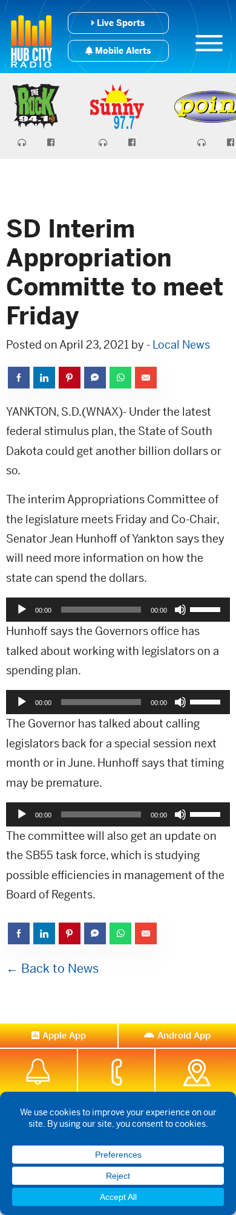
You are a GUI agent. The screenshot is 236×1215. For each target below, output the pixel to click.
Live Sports (119, 23)
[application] (118, 610)
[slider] (207, 608)
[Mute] (180, 610)
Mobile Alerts (122, 50)
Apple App (64, 1035)
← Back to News (52, 968)
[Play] (22, 610)
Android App (184, 1035)
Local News (181, 345)
